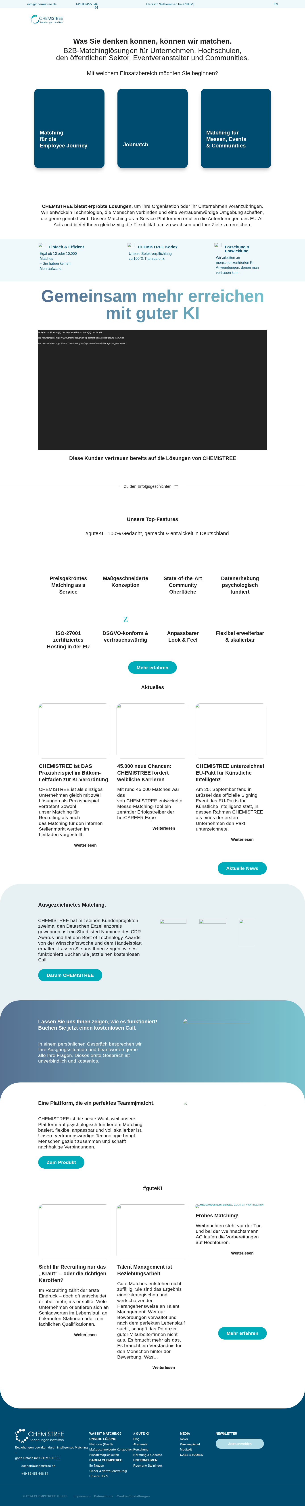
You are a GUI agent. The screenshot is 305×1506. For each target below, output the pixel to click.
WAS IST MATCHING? (105, 1433)
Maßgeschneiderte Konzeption (111, 1449)
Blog (136, 1439)
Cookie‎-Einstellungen (133, 1496)
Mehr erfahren (152, 667)
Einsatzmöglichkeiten (104, 1455)
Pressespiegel (190, 1444)
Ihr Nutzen (96, 1465)
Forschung (140, 1449)
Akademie (140, 1444)
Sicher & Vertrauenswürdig (108, 1471)
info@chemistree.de (41, 4)
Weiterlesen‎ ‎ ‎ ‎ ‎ (87, 845)
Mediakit (186, 1449)
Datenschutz (103, 1496)
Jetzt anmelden (240, 1444)
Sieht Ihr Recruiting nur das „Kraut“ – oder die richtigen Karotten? (72, 1273)
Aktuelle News (242, 868)
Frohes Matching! (217, 1215)
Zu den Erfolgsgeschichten (147, 486)
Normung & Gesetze (147, 1455)
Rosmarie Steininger (147, 1465)
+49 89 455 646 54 (86, 5)
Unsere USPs (98, 1476)
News (184, 1439)
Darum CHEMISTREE (70, 975)
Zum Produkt (61, 1162)
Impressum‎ (82, 1496)
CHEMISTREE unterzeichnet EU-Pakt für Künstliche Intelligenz (230, 772)
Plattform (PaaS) (101, 1444)
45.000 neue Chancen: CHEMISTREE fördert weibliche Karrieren (144, 772)
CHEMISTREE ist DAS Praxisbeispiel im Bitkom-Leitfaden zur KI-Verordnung (73, 772)
